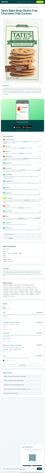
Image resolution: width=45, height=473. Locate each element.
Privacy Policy (22, 469)
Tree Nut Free (9, 211)
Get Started (39, 1)
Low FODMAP (9, 174)
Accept (39, 468)
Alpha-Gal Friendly (10, 139)
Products (2, 7)
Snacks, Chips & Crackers (11, 7)
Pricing (24, 1)
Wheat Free (8, 228)
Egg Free (8, 151)
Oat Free (8, 187)
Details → (40, 139)
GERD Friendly (9, 156)
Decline (33, 468)
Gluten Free (8, 163)
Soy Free (8, 205)
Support (29, 1)
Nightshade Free (10, 181)
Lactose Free (9, 168)
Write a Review (22, 365)
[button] (25, 141)
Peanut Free (9, 192)
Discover (19, 1)
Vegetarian (8, 222)
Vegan (7, 216)
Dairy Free (8, 146)
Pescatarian (10, 198)
